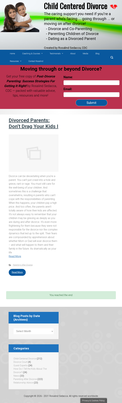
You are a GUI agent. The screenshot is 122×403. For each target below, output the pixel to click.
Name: (68, 77)
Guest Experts (20, 365)
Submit (91, 103)
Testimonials (55, 53)
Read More (15, 256)
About (72, 53)
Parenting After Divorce (23, 265)
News (16, 376)
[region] (61, 25)
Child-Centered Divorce (25, 358)
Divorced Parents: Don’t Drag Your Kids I (33, 123)
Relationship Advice (23, 382)
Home (12, 53)
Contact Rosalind (35, 61)
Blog (97, 53)
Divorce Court (20, 362)
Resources (14, 61)
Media (85, 53)
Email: (68, 89)
